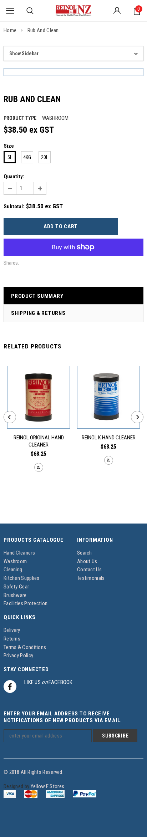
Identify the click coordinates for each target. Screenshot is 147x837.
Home (10, 30)
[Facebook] (10, 686)
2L (38, 467)
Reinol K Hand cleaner (109, 437)
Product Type (20, 118)
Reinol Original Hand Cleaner (39, 441)
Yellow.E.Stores (48, 786)
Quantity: (14, 176)
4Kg (27, 157)
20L (44, 157)
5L (9, 157)
